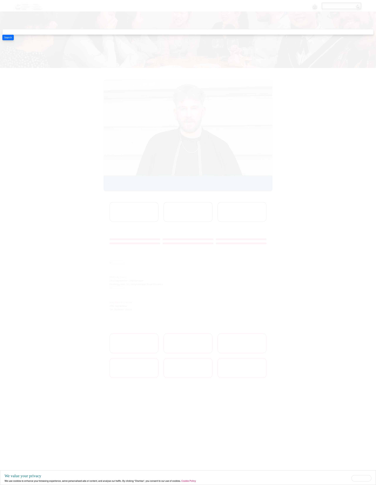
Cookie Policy (188, 481)
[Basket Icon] (314, 6)
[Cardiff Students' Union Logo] (35, 5)
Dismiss (361, 478)
